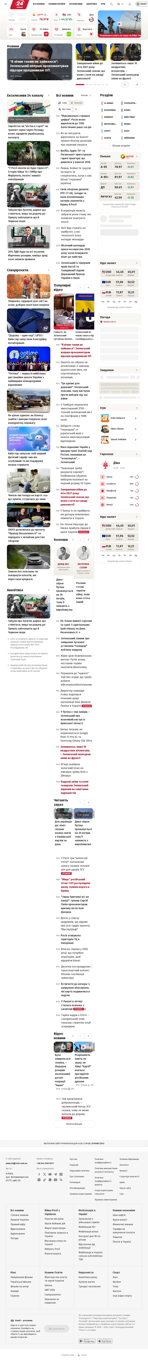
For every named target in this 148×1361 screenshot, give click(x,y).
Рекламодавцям (77, 1188)
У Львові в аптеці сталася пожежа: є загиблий (72, 1005)
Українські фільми (21, 1281)
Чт (119, 302)
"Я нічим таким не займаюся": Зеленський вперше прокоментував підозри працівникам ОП (39, 66)
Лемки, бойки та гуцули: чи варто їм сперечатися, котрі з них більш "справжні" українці (76, 176)
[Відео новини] (73, 1036)
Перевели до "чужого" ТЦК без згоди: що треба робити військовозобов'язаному (76, 679)
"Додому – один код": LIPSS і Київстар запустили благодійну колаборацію (27, 339)
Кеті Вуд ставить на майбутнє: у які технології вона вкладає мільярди (73, 233)
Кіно (13, 1272)
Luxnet (84, 1355)
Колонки (61, 540)
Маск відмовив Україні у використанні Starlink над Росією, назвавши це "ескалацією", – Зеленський (76, 455)
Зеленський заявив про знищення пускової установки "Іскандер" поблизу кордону (75, 644)
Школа (48, 1285)
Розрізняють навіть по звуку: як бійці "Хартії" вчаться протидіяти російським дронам (83, 1068)
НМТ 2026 (50, 1290)
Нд (136, 302)
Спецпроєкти (17, 270)
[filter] (76, 109)
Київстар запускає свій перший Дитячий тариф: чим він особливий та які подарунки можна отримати (27, 459)
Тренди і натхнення (90, 1286)
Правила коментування (106, 1199)
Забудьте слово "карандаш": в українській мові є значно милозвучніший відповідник (75, 433)
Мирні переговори (55, 1228)
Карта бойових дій (55, 1223)
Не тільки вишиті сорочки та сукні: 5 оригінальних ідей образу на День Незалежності (76, 626)
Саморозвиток (53, 1294)
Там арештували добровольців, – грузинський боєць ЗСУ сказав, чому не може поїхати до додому (76, 1108)
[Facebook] (39, 1174)
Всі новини (39, 4)
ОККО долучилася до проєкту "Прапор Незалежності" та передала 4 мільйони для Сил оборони (26, 535)
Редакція (74, 1165)
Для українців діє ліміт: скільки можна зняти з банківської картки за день (63, 833)
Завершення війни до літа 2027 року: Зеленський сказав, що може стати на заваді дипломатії (91, 71)
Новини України (57, 4)
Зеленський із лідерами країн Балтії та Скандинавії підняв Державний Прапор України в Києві (75, 270)
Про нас (73, 1159)
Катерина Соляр (83, 566)
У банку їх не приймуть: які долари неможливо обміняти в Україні (75, 514)
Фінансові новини (123, 1224)
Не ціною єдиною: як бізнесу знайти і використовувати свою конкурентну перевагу (27, 419)
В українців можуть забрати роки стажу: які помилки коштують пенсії (76, 216)
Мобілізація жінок (88, 1231)
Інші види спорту (122, 1295)
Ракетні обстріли (54, 1218)
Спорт (116, 1272)
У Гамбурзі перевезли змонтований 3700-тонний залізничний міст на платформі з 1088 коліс (76, 412)
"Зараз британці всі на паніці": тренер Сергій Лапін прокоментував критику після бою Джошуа (75, 904)
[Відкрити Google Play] (87, 1341)
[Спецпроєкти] (48, 270)
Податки (117, 1237)
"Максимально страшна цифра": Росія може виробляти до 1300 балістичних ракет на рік (76, 121)
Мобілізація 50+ (87, 1227)
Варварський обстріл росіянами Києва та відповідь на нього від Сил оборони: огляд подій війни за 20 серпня (28, 668)
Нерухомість (86, 1272)
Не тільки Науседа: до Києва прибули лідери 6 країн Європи (75, 528)
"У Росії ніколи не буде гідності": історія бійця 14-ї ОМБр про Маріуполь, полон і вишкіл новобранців (28, 173)
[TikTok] (44, 1179)
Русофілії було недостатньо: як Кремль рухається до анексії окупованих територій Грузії (29, 656)
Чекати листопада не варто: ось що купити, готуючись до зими (28, 497)
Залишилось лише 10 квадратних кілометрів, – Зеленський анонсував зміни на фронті (125, 71)
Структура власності (129, 1176)
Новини (13, 46)
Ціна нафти (119, 1215)
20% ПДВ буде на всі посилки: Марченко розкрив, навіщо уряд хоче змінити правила (28, 255)
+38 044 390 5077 (45, 1163)
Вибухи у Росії (52, 1249)
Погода (14, 1238)
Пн (103, 302)
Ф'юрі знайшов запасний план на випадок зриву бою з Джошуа (74, 770)
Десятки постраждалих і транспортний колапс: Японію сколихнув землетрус (76, 972)
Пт (125, 302)
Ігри (103, 4)
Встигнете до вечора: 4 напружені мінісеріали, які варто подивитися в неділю (75, 989)
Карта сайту (125, 1188)
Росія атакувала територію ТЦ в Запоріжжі (71, 939)
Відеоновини (18, 1229)
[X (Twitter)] (44, 1174)
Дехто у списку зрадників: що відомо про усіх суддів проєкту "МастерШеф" (75, 924)
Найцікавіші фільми (22, 1277)
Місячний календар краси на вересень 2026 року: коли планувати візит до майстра (75, 251)
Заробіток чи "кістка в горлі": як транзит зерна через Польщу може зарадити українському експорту (28, 132)
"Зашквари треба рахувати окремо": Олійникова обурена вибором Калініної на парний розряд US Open (76, 476)
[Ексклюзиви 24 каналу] (48, 95)
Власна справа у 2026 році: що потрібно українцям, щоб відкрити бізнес (74, 955)
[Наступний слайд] (137, 24)
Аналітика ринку (88, 1277)
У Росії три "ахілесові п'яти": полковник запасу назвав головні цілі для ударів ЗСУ (75, 865)
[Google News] (55, 1179)
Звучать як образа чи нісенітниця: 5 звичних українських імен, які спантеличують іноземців (75, 370)
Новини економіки (124, 1210)
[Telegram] (55, 1174)
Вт (108, 302)
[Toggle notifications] (129, 4)
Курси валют (120, 1219)
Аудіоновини (18, 1233)
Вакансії (123, 1171)
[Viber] (39, 1179)
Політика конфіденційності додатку (103, 1181)
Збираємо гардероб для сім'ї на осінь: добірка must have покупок (28, 303)
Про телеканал (77, 1176)
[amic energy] (127, 156)
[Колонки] (73, 539)
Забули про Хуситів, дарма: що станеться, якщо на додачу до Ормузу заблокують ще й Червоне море (27, 215)
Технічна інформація (129, 1159)
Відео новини (59, 1036)
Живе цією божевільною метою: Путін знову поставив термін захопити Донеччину (76, 661)
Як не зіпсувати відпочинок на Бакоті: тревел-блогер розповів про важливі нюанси (76, 139)
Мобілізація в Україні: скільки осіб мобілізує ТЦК (91, 1256)
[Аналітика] (48, 590)
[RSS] (61, 1179)
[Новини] (22, 46)
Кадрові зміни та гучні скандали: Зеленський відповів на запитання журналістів (74, 787)
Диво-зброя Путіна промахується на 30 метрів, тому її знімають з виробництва (63, 594)
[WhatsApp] (50, 1179)
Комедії (15, 1291)
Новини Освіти (53, 1272)
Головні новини (19, 1215)
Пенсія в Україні (122, 1241)
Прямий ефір (18, 1224)
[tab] (80, 84)
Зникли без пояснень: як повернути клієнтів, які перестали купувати (23, 575)
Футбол (117, 1281)
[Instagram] (61, 1174)
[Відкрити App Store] (104, 1341)
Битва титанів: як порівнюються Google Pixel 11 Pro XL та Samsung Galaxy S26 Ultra (76, 735)
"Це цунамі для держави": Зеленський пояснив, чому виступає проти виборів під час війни (75, 391)
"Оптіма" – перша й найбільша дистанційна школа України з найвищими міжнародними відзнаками (27, 379)
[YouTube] (50, 1174)
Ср (114, 302)
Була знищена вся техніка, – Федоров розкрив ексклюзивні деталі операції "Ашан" (63, 1070)
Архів (122, 1182)
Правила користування (81, 1194)
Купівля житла (87, 1281)
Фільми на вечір (20, 1286)
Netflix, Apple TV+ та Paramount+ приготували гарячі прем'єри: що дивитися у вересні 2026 (76, 156)
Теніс (116, 1286)
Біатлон (117, 1291)
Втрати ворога (53, 1253)
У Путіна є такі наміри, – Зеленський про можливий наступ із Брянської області (75, 717)
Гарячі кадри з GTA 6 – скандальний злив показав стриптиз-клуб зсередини (76, 1021)
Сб (130, 302)
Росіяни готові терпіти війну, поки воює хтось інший (83, 593)
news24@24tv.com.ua (16, 1163)
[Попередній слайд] (101, 24)
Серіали (15, 1295)
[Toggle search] (111, 4)
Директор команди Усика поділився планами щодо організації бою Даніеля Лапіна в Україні (76, 698)
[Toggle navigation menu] (5, 4)
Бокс (115, 1277)
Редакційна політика (79, 1171)
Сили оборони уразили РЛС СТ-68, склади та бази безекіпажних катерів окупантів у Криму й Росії (74, 197)
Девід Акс (63, 564)
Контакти (124, 1165)
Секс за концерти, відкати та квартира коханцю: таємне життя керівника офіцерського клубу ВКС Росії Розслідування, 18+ (29, 643)
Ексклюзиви (75, 4)
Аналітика (91, 4)
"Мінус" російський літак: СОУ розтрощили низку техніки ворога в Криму (75, 885)
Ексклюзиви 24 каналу (25, 95)
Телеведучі (75, 1182)
